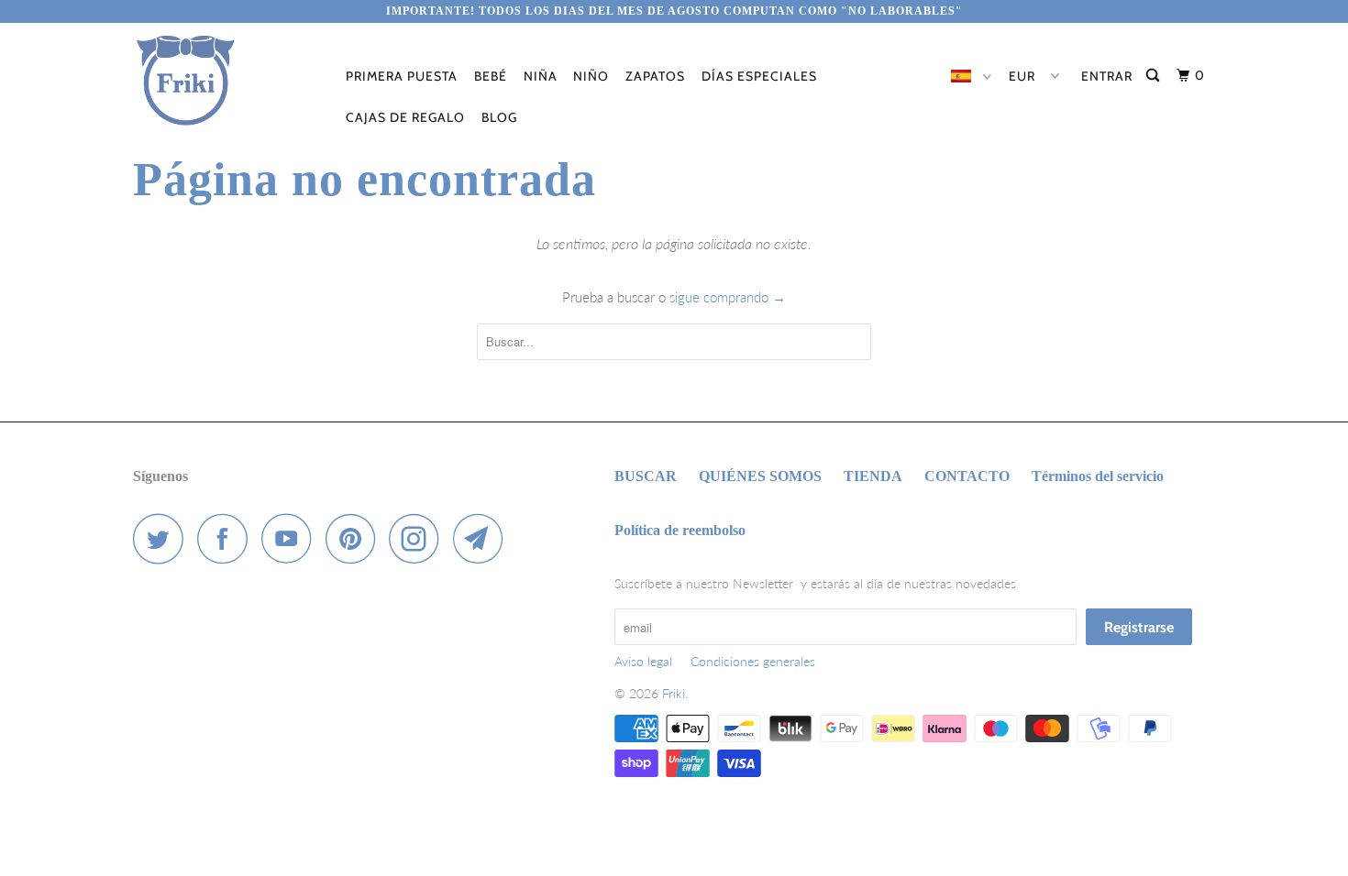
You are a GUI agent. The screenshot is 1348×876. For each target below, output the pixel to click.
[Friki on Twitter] (163, 538)
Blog (499, 117)
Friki (673, 693)
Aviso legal (643, 661)
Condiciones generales (753, 661)
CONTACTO (967, 476)
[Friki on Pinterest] (355, 538)
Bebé (490, 76)
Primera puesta (402, 76)
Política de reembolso (680, 530)
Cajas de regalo (405, 117)
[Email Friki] (483, 538)
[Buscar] (1154, 76)
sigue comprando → (727, 297)
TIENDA (873, 476)
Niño (591, 76)
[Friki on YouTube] (291, 538)
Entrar (1107, 76)
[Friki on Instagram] (419, 538)
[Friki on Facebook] (227, 538)
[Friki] (227, 80)
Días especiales (759, 76)
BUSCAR (645, 476)
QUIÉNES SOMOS (760, 476)
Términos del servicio (1098, 476)
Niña (541, 76)
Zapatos (655, 76)
